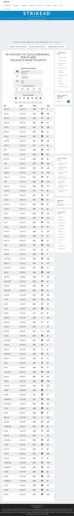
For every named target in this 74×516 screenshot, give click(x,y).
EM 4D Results (16, 5)
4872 (5, 150)
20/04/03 (23, 345)
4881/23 (6, 132)
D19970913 (7, 404)
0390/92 (6, 435)
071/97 (6, 408)
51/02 (6, 367)
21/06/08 (23, 299)
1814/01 (6, 377)
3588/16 (6, 218)
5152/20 (6, 168)
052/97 (6, 413)
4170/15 (6, 231)
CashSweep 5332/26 (63, 163)
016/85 (6, 494)
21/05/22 (23, 154)
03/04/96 (23, 417)
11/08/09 (23, 277)
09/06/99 (23, 395)
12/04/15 (23, 231)
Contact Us (61, 84)
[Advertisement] (37, 31)
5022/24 (6, 123)
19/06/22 (23, 150)
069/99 (6, 395)
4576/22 (6, 159)
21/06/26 (23, 109)
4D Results (60, 217)
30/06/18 (23, 195)
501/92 (6, 431)
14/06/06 (23, 322)
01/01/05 (23, 336)
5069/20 (6, 173)
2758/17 (6, 209)
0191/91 (6, 458)
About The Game (62, 57)
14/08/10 (23, 268)
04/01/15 (23, 241)
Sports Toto (40, 5)
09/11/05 (23, 327)
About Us (60, 81)
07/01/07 (23, 313)
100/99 (6, 390)
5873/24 (6, 118)
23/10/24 (23, 118)
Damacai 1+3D (32, 5)
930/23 (6, 136)
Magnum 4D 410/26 (62, 172)
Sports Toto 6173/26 (63, 185)
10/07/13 (23, 254)
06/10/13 (23, 245)
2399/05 (6, 331)
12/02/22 (23, 159)
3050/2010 (7, 268)
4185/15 (6, 236)
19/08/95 (23, 422)
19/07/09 (23, 281)
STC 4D (60, 5)
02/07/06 (23, 318)
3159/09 (6, 277)
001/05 (6, 336)
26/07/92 (23, 435)
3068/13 (6, 254)
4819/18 (6, 191)
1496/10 (6, 263)
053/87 (6, 490)
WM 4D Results (7, 5)
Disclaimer (60, 78)
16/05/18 (23, 200)
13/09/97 (23, 404)
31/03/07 (23, 309)
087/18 (6, 195)
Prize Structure (62, 60)
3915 (5, 222)
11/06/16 (23, 218)
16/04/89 (23, 463)
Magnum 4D (23, 5)
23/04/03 (23, 340)
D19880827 (7, 467)
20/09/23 (23, 136)
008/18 (6, 200)
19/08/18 (23, 191)
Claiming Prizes (62, 68)
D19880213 (7, 481)
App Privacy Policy (62, 86)
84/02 (6, 363)
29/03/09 (23, 290)
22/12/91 (23, 449)
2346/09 (6, 286)
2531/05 (6, 327)
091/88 (6, 472)
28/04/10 (23, 272)
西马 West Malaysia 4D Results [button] (18, 46)
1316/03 (6, 345)
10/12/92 (23, 431)
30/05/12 (23, 259)
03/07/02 (23, 363)
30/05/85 (23, 494)
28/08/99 (23, 386)
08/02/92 (23, 445)
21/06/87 (23, 485)
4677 (5, 163)
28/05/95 (23, 426)
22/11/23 (23, 132)
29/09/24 (23, 123)
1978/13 (6, 250)
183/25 (6, 114)
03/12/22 (23, 145)
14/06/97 (23, 408)
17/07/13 (23, 250)
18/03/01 (23, 377)
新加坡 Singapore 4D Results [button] (56, 46)
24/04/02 (23, 367)
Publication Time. (56, 42)
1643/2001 (7, 372)
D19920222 (7, 440)
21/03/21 (23, 163)
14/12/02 (23, 354)
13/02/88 (23, 481)
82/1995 (6, 422)
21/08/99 (23, 390)
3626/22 (6, 145)
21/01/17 (23, 213)
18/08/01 (23, 372)
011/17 (6, 213)
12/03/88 (23, 476)
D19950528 (7, 426)
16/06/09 (23, 286)
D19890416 (7, 463)
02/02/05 (23, 331)
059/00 (6, 381)
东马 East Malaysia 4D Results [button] (37, 46)
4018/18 (6, 186)
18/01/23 (23, 141)
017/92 (6, 445)
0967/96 (6, 417)
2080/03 (6, 349)
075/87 (6, 485)
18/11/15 (23, 227)
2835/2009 (7, 290)
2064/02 (6, 358)
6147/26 (6, 109)
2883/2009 (7, 281)
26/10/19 (23, 177)
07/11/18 (23, 186)
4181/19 (6, 177)
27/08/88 (23, 467)
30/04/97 (23, 413)
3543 (5, 245)
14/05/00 (23, 381)
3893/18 (6, 204)
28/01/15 (23, 236)
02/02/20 (23, 173)
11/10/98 (23, 399)
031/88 (6, 476)
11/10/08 (23, 295)
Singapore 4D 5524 (62, 190)
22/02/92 (23, 440)
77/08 (6, 299)
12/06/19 (23, 182)
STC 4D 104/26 (61, 181)
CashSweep (48, 5)
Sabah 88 (55, 5)
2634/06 (6, 322)
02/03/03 (23, 349)
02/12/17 (23, 209)
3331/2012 (7, 259)
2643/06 (6, 318)
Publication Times (62, 75)
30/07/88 (23, 472)
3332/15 (6, 241)
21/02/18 (23, 204)
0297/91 (6, 449)
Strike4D (6, 2)
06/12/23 (23, 127)
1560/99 (6, 386)
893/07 (6, 304)
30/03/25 (23, 114)
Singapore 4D (7, 9)
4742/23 (6, 141)
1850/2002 (7, 354)
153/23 (6, 127)
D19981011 (7, 399)
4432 (5, 182)
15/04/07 (23, 304)
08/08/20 (23, 168)
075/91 (6, 454)
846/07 (6, 313)
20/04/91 (23, 458)
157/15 (6, 227)
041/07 (6, 309)
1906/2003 (7, 340)
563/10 (6, 272)
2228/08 (6, 295)
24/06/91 (23, 454)
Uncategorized (61, 245)
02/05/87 (23, 490)
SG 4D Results (61, 234)
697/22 (6, 154)
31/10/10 (23, 263)
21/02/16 (23, 222)
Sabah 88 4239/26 (62, 167)
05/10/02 (23, 358)
